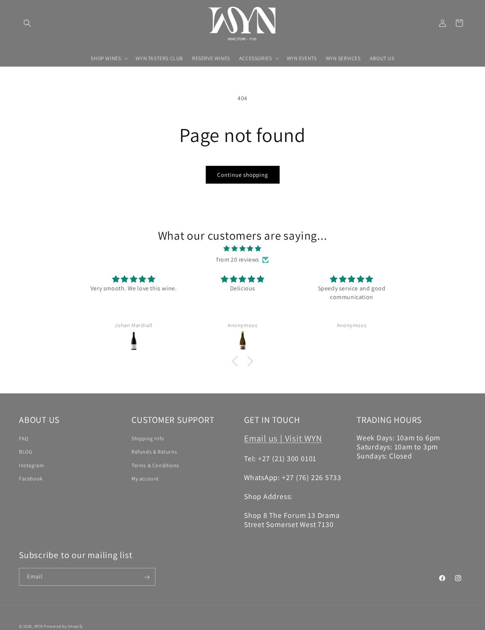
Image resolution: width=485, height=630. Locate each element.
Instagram (31, 465)
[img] (242, 248)
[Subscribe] (146, 577)
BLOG (25, 451)
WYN (38, 626)
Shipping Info (147, 438)
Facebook (31, 478)
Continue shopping (242, 174)
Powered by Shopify (63, 626)
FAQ (23, 438)
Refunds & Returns (154, 451)
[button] (27, 23)
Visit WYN (303, 438)
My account (145, 478)
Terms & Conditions (155, 465)
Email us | (264, 438)
